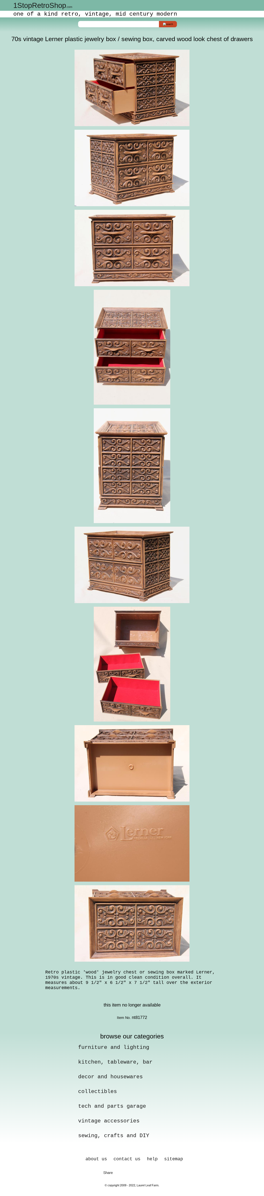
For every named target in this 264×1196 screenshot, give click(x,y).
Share (108, 1173)
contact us (127, 1159)
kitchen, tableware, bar (115, 1062)
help (152, 1159)
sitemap (173, 1159)
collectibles (97, 1092)
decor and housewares (110, 1077)
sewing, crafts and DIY (113, 1136)
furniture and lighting (113, 1047)
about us (96, 1159)
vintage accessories (109, 1121)
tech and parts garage (112, 1106)
